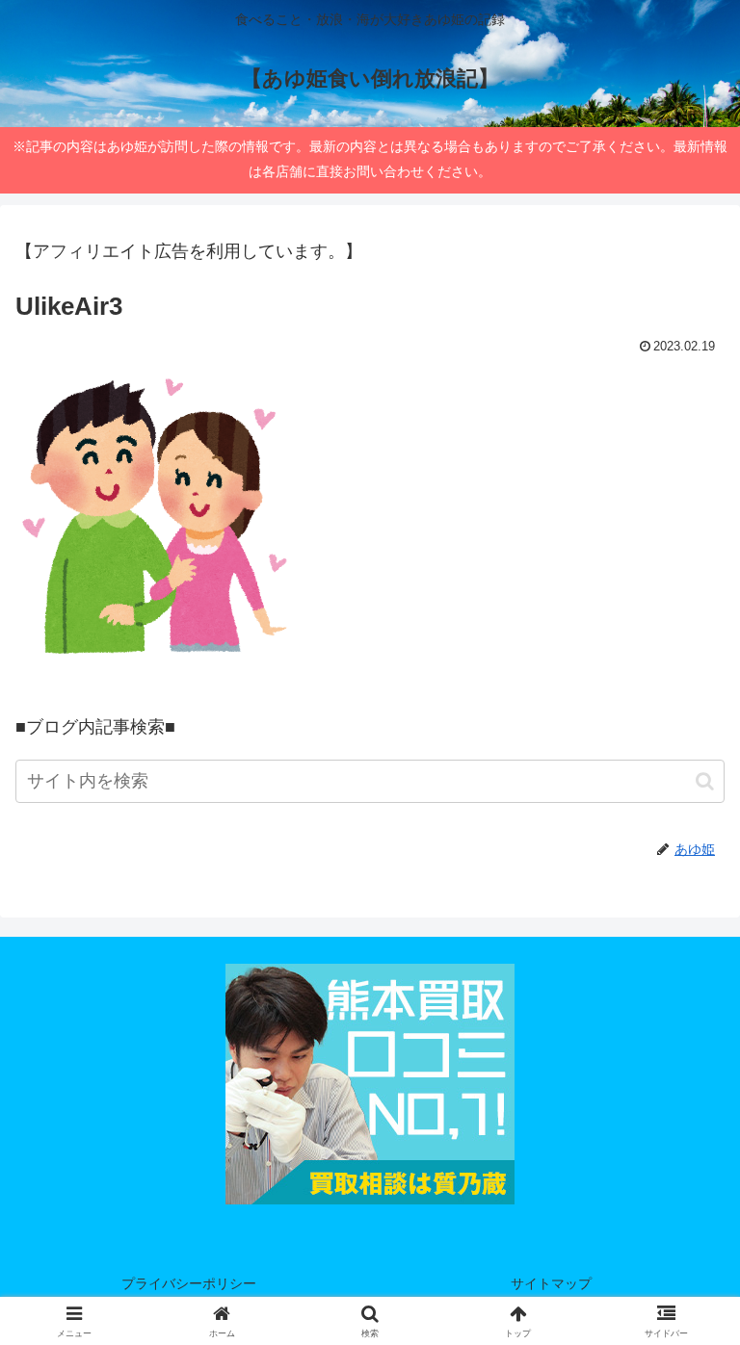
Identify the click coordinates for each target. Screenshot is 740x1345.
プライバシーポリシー (188, 1283)
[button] (705, 781)
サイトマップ (551, 1283)
